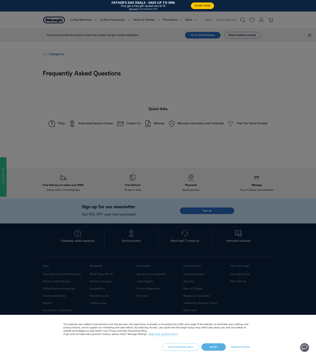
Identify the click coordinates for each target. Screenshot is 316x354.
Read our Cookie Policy (163, 334)
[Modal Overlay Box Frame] (158, 6)
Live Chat (304, 347)
